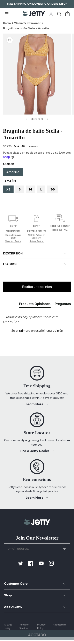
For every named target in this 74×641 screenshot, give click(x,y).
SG (52, 189)
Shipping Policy (13, 241)
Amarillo (13, 172)
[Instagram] (52, 563)
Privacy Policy (41, 626)
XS (8, 189)
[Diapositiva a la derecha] (47, 120)
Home (7, 23)
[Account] (51, 13)
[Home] (34, 13)
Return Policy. (37, 241)
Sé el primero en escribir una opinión (37, 331)
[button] (6, 13)
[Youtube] (41, 563)
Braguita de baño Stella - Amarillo (26, 28)
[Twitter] (21, 563)
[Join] (64, 549)
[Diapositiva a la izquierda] (26, 120)
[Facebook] (31, 563)
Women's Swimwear (27, 23)
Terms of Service (24, 626)
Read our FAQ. (60, 230)
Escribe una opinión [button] (37, 287)
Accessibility (59, 624)
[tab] (35, 304)
